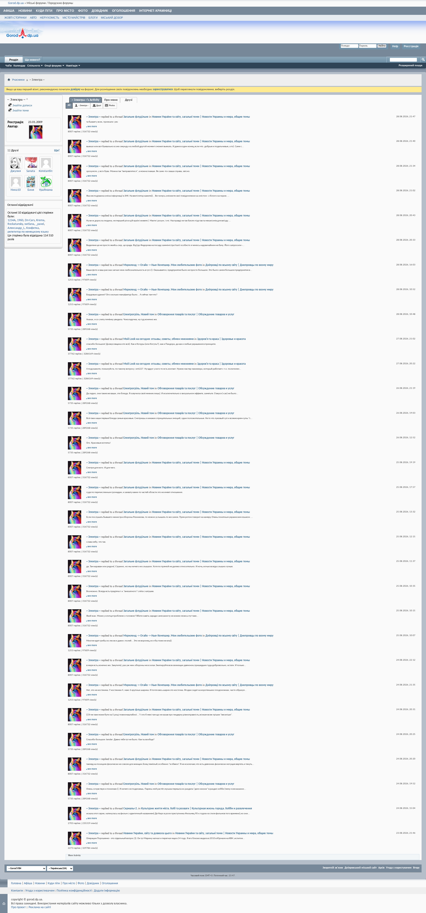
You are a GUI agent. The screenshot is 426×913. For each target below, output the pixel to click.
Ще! (57, 150)
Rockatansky (15, 224)
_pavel (40, 224)
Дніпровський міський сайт (361, 867)
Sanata (30, 171)
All (69, 105)
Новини (25, 10)
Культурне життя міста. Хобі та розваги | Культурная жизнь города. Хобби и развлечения (196, 808)
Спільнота (33, 65)
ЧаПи (8, 65)
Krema (40, 220)
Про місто (65, 10)
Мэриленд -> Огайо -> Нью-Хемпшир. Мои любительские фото (162, 265)
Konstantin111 (48, 171)
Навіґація (71, 65)
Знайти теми (20, 110)
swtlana (29, 224)
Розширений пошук (410, 65)
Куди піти (44, 10)
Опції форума (53, 65)
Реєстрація (411, 46)
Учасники (18, 80)
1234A (12, 220)
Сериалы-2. (130, 808)
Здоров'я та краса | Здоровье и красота (221, 339)
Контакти (17, 890)
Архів (381, 867)
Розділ (13, 59)
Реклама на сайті (40, 907)
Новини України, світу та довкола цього (147, 833)
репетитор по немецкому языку (28, 232)
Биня (31, 190)
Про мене (111, 100)
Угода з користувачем (399, 867)
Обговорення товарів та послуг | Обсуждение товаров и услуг (196, 314)
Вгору (416, 867)
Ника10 (16, 190)
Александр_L (16, 228)
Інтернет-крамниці (155, 10)
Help (395, 46)
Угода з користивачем (39, 890)
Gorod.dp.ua (16, 3)
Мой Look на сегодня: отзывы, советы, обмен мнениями (158, 339)
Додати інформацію (107, 890)
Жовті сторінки (15, 17)
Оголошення (123, 10)
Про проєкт (18, 907)
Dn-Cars (30, 220)
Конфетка (32, 228)
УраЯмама (46, 190)
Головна (16, 883)
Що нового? (32, 59)
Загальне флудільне (135, 116)
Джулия (15, 171)
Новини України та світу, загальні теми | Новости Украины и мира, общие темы (201, 116)
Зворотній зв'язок (333, 867)
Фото (83, 10)
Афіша (8, 10)
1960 (20, 220)
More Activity (74, 855)
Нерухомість (49, 17)
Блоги (93, 17)
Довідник (100, 10)
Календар (19, 65)
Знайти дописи (22, 105)
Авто (33, 17)
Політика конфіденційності (74, 890)
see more (92, 126)
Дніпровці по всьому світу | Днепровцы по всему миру (239, 265)
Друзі (128, 100)
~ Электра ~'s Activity (85, 100)
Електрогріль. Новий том (138, 314)
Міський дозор (112, 17)
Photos (112, 106)
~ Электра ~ (83, 106)
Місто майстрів (74, 17)
